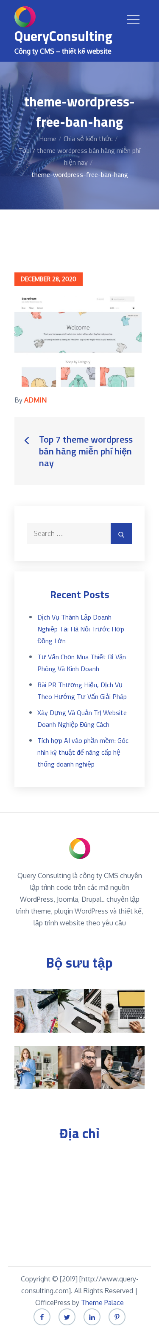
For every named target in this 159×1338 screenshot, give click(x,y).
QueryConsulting (63, 36)
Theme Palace (102, 1302)
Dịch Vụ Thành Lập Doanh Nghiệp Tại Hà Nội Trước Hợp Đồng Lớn (80, 629)
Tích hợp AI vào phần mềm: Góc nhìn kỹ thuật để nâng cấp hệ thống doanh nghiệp (82, 752)
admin (35, 400)
